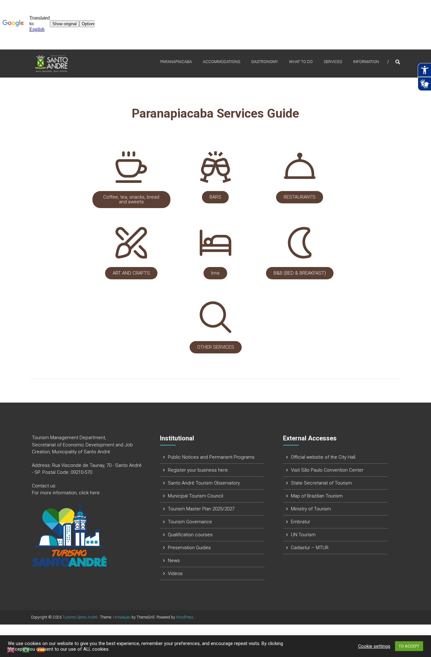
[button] (131, 199)
